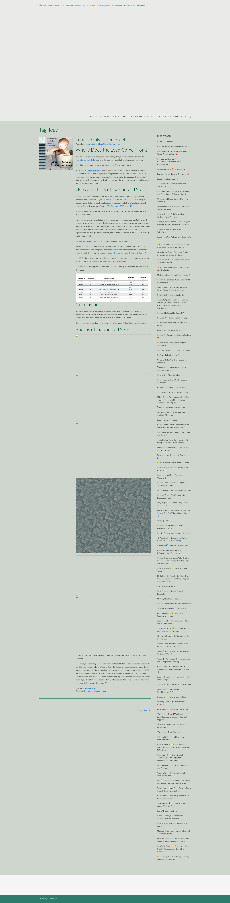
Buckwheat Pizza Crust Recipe (171, 169)
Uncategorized (90, 688)
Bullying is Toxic (163, 521)
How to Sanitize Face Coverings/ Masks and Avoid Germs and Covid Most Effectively (173, 747)
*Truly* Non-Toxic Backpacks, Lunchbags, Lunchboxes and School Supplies (172, 717)
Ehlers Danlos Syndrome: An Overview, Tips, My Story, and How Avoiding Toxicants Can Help (173, 400)
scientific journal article (85, 160)
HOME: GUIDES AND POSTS (104, 116)
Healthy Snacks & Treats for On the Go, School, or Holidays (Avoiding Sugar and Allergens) (173, 561)
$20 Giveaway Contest (166, 586)
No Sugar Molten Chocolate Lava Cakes (173, 350)
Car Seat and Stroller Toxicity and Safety (174, 603)
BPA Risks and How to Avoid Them (171, 387)
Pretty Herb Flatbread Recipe (169, 330)
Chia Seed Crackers (165, 141)
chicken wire (87, 691)
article (85, 165)
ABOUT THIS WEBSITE (133, 116)
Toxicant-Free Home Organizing (171, 608)
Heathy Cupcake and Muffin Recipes (173, 533)
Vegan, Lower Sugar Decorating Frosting (174, 490)
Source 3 (134, 253)
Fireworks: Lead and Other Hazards (173, 545)
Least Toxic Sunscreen (166, 179)
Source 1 (118, 253)
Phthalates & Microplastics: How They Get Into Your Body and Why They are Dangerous (173, 579)
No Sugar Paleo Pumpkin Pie (168, 355)
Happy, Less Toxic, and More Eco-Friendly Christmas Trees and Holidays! (173, 667)
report (85, 241)
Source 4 (142, 253)
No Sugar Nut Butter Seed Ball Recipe (172, 318)
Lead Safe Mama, (94, 170)
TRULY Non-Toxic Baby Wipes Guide (172, 392)
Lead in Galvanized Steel (100, 139)
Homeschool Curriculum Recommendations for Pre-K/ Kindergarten (169, 162)
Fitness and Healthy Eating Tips (172, 407)
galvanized (97, 691)
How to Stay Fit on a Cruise (168, 375)
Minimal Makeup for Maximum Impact (172, 275)
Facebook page (139, 655)
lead (104, 691)
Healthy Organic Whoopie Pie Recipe (172, 146)
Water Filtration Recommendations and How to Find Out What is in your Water (173, 511)
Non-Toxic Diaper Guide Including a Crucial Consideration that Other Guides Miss (173, 849)
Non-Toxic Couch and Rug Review (171, 295)
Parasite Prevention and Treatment (172, 174)
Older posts (144, 710)
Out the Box (52, 899)
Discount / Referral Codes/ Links (172, 697)
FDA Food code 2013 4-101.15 (119, 206)
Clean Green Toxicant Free (109, 144)
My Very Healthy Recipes (167, 599)
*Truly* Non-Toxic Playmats (169, 732)
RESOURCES (179, 116)
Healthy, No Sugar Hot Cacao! (169, 313)
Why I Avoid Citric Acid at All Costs (174, 463)
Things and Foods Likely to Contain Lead (174, 684)
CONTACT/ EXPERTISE (159, 116)
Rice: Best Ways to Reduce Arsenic (173, 709)
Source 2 (126, 253)
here (124, 261)
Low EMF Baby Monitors (167, 811)
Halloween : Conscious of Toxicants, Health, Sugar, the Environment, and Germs (170, 758)
